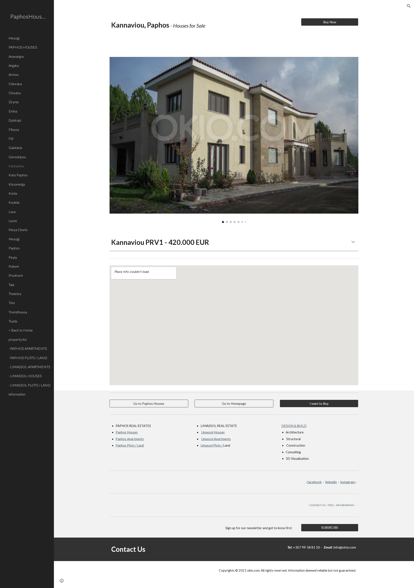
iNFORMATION (345, 505)
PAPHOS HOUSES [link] (23, 47)
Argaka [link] (14, 65)
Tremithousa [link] (18, 312)
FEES (331, 505)
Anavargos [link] (16, 56)
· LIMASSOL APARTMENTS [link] (29, 367)
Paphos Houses (127, 432)
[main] (202, 29)
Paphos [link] (14, 248)
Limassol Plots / (212, 445)
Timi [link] (12, 303)
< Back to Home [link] (21, 330)
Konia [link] (13, 193)
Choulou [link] (15, 93)
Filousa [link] (14, 129)
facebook (314, 482)
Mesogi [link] (14, 38)
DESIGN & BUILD (294, 426)
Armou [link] (14, 74)
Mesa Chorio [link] (18, 230)
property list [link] (18, 339)
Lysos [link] (13, 221)
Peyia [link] (13, 257)
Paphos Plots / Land (130, 445)
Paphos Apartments (130, 439)
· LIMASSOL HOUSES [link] (25, 376)
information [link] (17, 394)
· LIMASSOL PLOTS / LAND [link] (29, 385)
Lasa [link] (12, 212)
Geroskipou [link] (17, 157)
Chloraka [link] (15, 84)
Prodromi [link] (16, 275)
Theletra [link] (15, 294)
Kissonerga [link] (17, 184)
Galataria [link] (15, 147)
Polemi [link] (14, 266)
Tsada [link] (13, 321)
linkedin (331, 482)
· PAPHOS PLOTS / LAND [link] (28, 358)
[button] (409, 6)
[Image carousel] (234, 140)
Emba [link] (13, 111)
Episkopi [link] (15, 120)
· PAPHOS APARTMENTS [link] (28, 348)
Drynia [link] (14, 102)
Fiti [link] (11, 138)
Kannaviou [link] (16, 166)
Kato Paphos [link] (18, 175)
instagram (347, 482)
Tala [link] (11, 285)
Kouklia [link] (14, 202)
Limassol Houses (213, 432)
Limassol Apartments (216, 439)
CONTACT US (317, 505)
